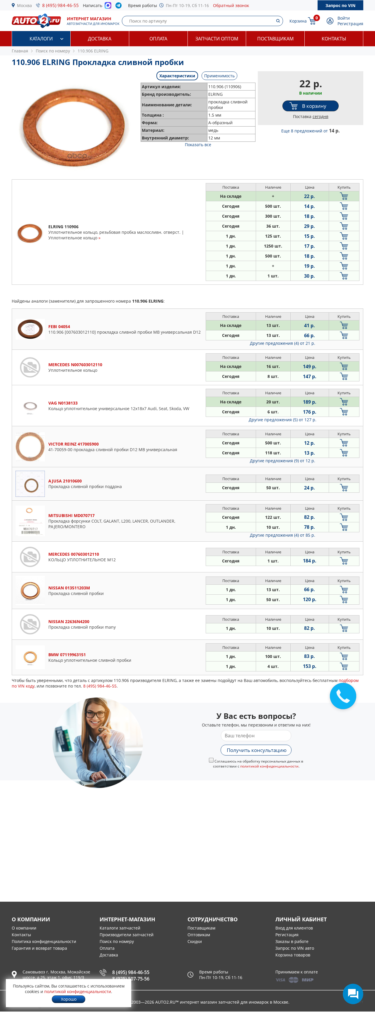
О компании (24, 928)
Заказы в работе (291, 941)
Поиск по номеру (117, 941)
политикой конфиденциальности (269, 766)
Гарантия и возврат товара (39, 948)
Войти (344, 18)
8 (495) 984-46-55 (60, 5)
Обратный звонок (231, 5)
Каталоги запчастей (120, 928)
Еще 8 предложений (310, 131)
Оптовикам (199, 934)
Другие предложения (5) (282, 419)
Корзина (298, 21)
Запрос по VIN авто (294, 948)
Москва (24, 5)
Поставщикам (275, 38)
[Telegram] (119, 7)
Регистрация (350, 23)
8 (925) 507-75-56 (130, 979)
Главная (20, 51)
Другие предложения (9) (282, 460)
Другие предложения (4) (282, 343)
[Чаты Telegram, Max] (353, 994)
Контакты (334, 38)
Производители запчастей (127, 934)
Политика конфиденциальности (44, 941)
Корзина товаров (292, 955)
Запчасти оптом (216, 38)
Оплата (158, 38)
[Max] (108, 7)
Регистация (287, 934)
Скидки (195, 941)
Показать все (198, 144)
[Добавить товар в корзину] (344, 196)
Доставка (99, 38)
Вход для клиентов (294, 928)
